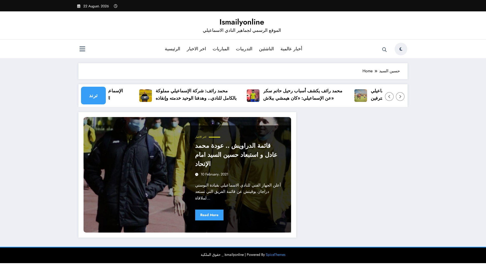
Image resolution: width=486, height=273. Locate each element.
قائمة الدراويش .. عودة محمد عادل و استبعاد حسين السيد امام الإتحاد (236, 154)
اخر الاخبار (196, 49)
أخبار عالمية (291, 49)
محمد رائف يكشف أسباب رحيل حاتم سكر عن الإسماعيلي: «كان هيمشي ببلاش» (298, 94)
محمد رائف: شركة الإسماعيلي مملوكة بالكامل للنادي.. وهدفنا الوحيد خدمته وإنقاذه (191, 94)
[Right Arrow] (400, 97)
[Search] (384, 49)
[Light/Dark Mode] (401, 49)
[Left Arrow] (389, 97)
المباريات (221, 49)
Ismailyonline (241, 21)
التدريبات (244, 49)
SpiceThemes (276, 254)
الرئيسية (172, 49)
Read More (209, 214)
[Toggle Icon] (82, 49)
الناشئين (266, 49)
